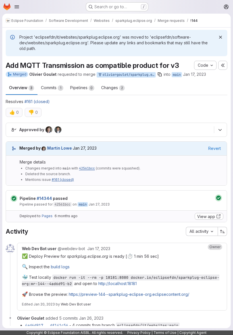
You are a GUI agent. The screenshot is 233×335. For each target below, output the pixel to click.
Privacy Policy (139, 332)
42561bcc (87, 168)
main (177, 74)
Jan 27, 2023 (99, 204)
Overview (20, 87)
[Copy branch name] (159, 74)
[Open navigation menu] (16, 6)
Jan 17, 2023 (194, 74)
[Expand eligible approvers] (220, 129)
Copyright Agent (193, 332)
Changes (112, 87)
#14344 (44, 198)
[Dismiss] (220, 37)
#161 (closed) (37, 101)
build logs (60, 266)
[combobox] (202, 231)
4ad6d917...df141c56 (46, 325)
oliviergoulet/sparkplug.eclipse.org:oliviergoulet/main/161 (128, 74)
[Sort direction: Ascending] (222, 231)
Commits (51, 87)
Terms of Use (164, 332)
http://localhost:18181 (117, 283)
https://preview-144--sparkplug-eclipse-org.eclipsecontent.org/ (129, 294)
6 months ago (66, 216)
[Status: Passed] (14, 198)
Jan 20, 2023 (44, 304)
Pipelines (81, 87)
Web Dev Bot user (76, 304)
